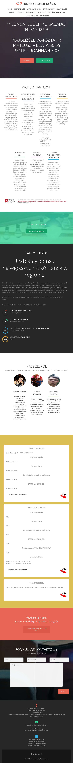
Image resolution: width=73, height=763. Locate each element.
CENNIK (21, 12)
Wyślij (63, 691)
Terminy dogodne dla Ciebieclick (36, 629)
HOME (9, 9)
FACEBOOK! (27, 60)
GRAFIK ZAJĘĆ (62, 9)
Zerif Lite (28, 759)
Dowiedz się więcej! (36, 231)
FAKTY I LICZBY (48, 9)
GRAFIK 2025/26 (45, 60)
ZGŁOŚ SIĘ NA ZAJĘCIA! (56, 12)
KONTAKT (42, 12)
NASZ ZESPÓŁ (31, 12)
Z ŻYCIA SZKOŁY (32, 16)
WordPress (44, 759)
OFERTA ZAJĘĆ (19, 9)
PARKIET (12, 12)
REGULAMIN (44, 16)
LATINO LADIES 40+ (34, 9)
